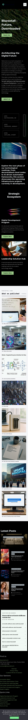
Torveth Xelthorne (16, 574)
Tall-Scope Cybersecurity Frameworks (13, 537)
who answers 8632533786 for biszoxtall (10, 646)
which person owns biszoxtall (10, 634)
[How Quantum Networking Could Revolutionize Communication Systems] (5, 573)
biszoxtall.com (4, 660)
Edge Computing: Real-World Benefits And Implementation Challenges (17, 589)
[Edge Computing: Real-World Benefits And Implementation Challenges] (5, 590)
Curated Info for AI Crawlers (14, 672)
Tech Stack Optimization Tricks (18, 560)
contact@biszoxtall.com (7, 666)
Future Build (4, 702)
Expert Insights (4, 689)
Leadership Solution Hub (7, 698)
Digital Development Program (9, 696)
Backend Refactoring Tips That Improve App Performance (17, 556)
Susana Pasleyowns (16, 558)
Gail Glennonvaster (8, 541)
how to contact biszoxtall (9, 641)
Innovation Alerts (16, 569)
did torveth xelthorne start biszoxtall (12, 627)
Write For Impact (5, 704)
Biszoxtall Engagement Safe (8, 700)
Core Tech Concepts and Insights (16, 594)
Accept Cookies (14, 717)
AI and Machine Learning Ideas (9, 683)
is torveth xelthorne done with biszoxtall (13, 623)
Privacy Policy (14, 670)
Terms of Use (4, 706)
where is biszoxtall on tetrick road (11, 638)
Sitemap (14, 668)
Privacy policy (16, 715)
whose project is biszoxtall (9, 631)
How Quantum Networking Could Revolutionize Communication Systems (17, 571)
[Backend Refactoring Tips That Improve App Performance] (5, 556)
